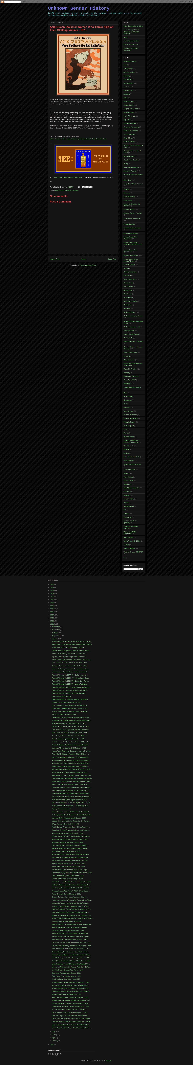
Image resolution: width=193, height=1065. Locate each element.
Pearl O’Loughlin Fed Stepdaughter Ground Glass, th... (71, 784)
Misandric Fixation (130, 369)
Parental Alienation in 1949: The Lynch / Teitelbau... (70, 684)
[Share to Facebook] (89, 187)
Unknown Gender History (78, 8)
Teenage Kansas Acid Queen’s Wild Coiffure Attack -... (71, 891)
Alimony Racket (129, 72)
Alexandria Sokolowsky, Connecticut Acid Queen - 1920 (71, 915)
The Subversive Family (132, 41)
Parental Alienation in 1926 (61, 696)
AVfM (125, 98)
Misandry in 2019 (130, 380)
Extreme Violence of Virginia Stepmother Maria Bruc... (71, 730)
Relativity (127, 449)
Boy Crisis (127, 120)
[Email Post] (78, 187)
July (54, 1031)
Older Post (111, 259)
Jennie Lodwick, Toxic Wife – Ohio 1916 (66, 979)
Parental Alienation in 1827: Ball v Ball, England (68, 693)
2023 (52, 587)
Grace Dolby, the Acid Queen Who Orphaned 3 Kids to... (71, 1028)
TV (125, 510)
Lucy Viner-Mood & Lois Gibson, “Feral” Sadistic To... (70, 757)
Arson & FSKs (128, 90)
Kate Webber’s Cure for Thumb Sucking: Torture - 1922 (71, 775)
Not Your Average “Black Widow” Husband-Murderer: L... (72, 796)
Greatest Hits (128, 283)
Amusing (127, 76)
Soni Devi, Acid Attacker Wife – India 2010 (66, 921)
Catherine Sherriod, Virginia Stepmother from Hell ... (70, 766)
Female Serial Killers (131, 255)
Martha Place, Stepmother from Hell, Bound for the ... (70, 857)
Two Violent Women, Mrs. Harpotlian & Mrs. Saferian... (71, 991)
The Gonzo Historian (131, 44)
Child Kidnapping (129, 134)
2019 (52, 600)
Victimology (128, 517)
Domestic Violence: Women (133, 174)
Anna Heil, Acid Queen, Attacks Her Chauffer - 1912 (70, 997)
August (55, 639)
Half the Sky (128, 290)
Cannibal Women (130, 123)
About (126, 65)
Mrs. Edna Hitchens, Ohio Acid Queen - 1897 (68, 842)
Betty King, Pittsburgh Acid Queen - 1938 (66, 973)
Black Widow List (129, 116)
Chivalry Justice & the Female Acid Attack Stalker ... (70, 897)
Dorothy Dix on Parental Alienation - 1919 (66, 702)
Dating (126, 163)
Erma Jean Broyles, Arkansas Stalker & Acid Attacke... (71, 830)
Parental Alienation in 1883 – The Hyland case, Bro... (70, 678)
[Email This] (83, 187)
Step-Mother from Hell (131, 488)
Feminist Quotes (129, 264)
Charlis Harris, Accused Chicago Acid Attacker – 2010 (70, 1006)
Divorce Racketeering (131, 167)
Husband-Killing (129, 312)
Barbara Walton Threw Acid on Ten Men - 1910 (68, 863)
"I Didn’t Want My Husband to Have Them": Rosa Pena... (72, 660)
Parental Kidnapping (131, 418)
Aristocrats (127, 87)
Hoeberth (127, 308)
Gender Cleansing (130, 272)
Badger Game (128, 105)
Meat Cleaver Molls (130, 352)
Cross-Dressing (129, 156)
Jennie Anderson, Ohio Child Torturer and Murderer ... (71, 745)
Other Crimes (128, 411)
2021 (52, 594)
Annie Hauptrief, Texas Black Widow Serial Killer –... (70, 736)
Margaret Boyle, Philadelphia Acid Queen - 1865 (69, 818)
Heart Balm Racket (130, 301)
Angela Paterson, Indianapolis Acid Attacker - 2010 (69, 939)
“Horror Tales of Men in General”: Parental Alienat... (70, 711)
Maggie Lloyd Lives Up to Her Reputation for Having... (71, 821)
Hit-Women (127, 305)
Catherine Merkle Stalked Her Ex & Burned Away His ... (71, 885)
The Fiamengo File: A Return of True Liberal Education (131, 31)
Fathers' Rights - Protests (133, 213)
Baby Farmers (129, 101)
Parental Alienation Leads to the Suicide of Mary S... (70, 690)
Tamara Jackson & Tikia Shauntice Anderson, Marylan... (71, 836)
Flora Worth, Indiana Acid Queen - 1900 (66, 851)
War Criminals (128, 537)
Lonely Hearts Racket (131, 334)
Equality (126, 189)
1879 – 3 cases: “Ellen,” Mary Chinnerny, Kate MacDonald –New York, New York (78, 139)
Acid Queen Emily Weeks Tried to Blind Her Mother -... (71, 854)
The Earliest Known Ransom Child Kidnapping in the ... (71, 717)
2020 (52, 597)
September (56, 636)
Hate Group (128, 294)
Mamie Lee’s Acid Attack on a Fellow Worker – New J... (71, 1003)
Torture (126, 502)
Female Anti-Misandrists (132, 219)
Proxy (126, 429)
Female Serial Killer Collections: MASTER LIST (133, 243)
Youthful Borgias (129, 548)
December (56, 626)
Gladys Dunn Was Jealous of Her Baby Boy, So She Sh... (72, 641)
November (56, 630)
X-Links (126, 545)
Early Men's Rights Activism (133, 184)
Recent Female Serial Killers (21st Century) (131, 441)
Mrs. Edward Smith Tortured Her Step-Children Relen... (71, 760)
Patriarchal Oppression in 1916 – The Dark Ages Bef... (71, 812)
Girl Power (127, 275)
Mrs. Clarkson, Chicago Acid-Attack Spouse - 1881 (69, 1013)
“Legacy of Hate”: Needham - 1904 (64, 714)
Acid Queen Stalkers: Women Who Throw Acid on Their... (72, 900)
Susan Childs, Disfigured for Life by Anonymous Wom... (71, 955)
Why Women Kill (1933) (132, 541)
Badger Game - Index (131, 109)
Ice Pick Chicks (129, 330)
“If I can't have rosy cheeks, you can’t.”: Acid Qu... (69, 1009)
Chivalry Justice (129, 141)
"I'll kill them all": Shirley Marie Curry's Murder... (68, 647)
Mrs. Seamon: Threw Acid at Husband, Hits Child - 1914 (71, 943)
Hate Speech (128, 297)
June (54, 1035)
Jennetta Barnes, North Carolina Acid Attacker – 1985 (70, 982)
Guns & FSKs (128, 286)
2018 (52, 603)
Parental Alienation (130, 415)
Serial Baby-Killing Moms (132, 464)
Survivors (127, 495)
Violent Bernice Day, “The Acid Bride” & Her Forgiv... (70, 870)
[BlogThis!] (85, 187)
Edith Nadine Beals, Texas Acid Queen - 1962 (68, 876)
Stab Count (127, 484)
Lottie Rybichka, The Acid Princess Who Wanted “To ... (71, 964)
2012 (52, 621)
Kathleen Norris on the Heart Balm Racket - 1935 (69, 666)
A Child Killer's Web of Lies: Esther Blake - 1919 (68, 723)
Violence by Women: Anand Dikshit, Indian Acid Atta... (70, 903)
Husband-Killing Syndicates (133, 316)
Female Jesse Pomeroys (132, 228)
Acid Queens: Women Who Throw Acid (68, 177)
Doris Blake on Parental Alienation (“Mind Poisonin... (70, 705)
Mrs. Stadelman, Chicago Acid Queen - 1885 (67, 970)
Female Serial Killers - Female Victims (131, 260)
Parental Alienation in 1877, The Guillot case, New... (70, 675)
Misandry (127, 373)
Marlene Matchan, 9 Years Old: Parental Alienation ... (70, 669)
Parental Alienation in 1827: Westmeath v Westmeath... (71, 687)
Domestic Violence (71, 190)
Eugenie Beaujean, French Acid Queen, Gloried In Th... (71, 909)
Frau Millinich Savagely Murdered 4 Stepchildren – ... (70, 754)
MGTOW (127, 356)
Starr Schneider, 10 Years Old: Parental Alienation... (70, 663)
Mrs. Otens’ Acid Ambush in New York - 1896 (67, 833)
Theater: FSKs (129, 499)
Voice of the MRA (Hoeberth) (130, 533)
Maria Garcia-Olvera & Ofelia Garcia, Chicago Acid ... (70, 985)
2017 (52, 606)
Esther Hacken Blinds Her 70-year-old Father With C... (71, 1025)
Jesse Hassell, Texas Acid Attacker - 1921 (66, 994)
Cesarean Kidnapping (131, 127)
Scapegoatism (129, 460)
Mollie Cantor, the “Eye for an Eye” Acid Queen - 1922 (71, 1000)
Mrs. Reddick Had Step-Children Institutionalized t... (70, 772)
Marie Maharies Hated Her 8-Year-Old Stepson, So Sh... (71, 769)
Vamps (126, 513)
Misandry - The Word (131, 376)
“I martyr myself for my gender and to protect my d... (70, 790)
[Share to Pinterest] (91, 187)
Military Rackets (129, 360)
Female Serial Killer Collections (130, 238)
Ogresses (127, 407)
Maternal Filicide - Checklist (133, 341)
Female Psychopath (131, 233)
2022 (52, 590)
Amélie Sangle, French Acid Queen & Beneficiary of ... (71, 827)
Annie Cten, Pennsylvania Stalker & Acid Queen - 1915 (71, 961)
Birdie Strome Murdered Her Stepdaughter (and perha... (71, 781)
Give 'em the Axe (129, 279)
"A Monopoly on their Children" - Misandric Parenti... (70, 672)
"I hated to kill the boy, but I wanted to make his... (69, 654)
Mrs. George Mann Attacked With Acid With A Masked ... (71, 888)
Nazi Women (128, 396)
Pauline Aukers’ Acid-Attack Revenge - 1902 (67, 879)
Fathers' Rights (129, 209)
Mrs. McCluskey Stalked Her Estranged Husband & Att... (71, 958)
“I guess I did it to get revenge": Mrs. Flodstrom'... (69, 657)
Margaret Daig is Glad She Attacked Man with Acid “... (71, 1016)
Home (83, 259)
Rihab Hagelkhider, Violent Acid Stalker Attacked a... (70, 927)
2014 (52, 615)
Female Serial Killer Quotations (130, 251)
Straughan (127, 491)
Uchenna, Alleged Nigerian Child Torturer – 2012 (69, 748)
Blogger (108, 1060)
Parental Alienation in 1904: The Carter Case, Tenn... (70, 681)
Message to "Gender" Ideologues (131, 49)
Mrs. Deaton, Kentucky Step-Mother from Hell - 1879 (70, 727)
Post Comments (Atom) (88, 265)
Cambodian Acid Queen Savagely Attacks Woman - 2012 (72, 873)
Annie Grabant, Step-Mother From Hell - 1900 (68, 739)
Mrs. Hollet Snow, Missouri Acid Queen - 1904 (68, 930)
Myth (125, 393)
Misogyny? (127, 383)
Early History (128, 180)
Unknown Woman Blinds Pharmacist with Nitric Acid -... (71, 906)
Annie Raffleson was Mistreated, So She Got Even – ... (71, 912)
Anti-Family (127, 79)
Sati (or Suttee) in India (132, 457)
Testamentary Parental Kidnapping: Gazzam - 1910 (70, 708)
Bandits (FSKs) (129, 112)
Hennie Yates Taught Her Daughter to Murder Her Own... (72, 751)
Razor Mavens (129, 437)
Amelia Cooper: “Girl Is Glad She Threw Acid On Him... (71, 936)
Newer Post (55, 259)
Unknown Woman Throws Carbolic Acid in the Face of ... (72, 1022)
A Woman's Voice (130, 61)
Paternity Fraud (129, 422)
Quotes (126, 433)
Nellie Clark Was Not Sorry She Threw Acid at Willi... (70, 848)
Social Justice (128, 481)
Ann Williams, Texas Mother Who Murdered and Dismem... (72, 644)
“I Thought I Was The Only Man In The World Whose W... (72, 815)
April (54, 1038)
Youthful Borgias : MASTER (133, 552)
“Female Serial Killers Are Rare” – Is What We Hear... (70, 806)
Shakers (126, 473)
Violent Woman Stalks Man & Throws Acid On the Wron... (72, 882)
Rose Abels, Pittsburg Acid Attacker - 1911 (66, 976)
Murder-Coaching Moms (132, 387)
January (55, 1041)
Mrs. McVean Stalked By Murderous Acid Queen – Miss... (72, 946)
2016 (52, 609)
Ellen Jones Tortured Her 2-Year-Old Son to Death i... (70, 733)
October (55, 633)
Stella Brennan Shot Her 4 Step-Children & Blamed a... (71, 742)
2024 (52, 584)
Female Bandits (129, 224)
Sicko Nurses (128, 477)
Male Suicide (128, 338)
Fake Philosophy (129, 196)
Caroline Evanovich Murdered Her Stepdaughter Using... (72, 787)
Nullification (128, 400)
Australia (127, 94)
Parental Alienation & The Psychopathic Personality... (70, 699)
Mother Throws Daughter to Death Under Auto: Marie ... (71, 650)
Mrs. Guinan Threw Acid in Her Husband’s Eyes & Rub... (71, 1019)
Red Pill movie (129, 446)
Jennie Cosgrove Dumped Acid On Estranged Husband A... (72, 918)
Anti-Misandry (128, 83)
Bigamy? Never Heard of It (61, 809)
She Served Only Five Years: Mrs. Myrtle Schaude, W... (71, 803)
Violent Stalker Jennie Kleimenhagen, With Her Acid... (70, 988)
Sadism (126, 453)
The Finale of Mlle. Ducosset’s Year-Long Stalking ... (70, 845)
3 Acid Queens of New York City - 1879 (65, 824)
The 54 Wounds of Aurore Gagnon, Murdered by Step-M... (72, 778)
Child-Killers (128, 138)
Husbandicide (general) (132, 327)
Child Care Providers (131, 130)
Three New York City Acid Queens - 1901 (66, 894)
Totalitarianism (129, 506)
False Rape (128, 200)
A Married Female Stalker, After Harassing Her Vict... (70, 860)
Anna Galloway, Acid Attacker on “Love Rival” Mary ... (70, 952)
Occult (126, 404)
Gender (126, 268)
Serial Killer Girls (129, 469)
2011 (52, 624)
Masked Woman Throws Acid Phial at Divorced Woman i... (72, 924)
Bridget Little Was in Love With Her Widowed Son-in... (71, 949)
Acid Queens (59, 190)
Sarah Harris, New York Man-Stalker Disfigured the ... (70, 933)
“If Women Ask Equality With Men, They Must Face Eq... (71, 720)
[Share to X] (87, 187)
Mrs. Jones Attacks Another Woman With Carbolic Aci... (71, 967)
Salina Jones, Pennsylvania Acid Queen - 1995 (68, 866)
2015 (52, 612)
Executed (127, 193)
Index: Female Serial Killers (133, 26)
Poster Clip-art (129, 426)
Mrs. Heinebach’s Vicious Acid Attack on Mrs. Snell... (70, 839)
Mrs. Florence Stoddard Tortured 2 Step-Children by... (71, 763)
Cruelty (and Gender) (131, 160)
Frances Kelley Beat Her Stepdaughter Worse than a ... (71, 793)
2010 (52, 1044)
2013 (52, 618)
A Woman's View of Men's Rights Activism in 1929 (69, 800)
